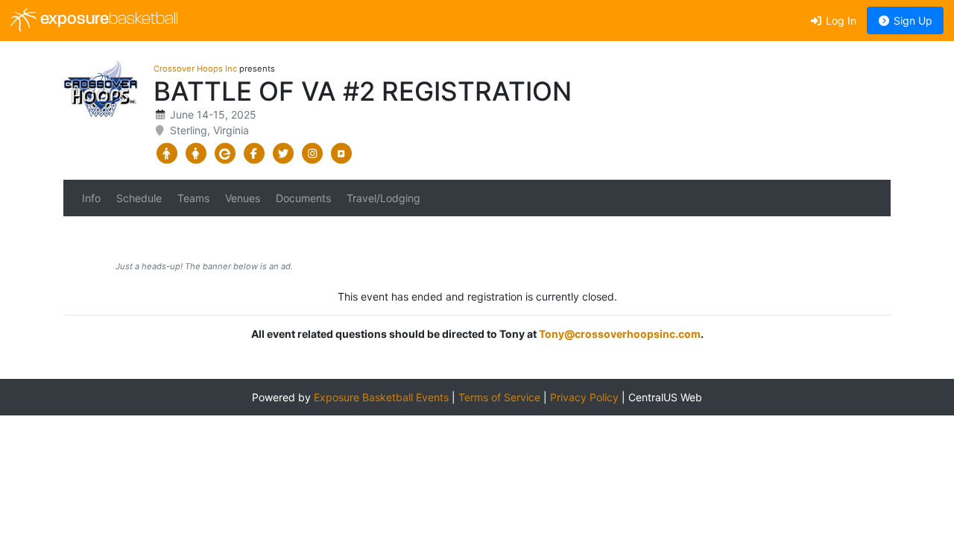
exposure (107, 19)
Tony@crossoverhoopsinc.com (620, 333)
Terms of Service (499, 397)
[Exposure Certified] (225, 153)
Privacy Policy (584, 397)
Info (91, 198)
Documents (303, 198)
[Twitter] (283, 153)
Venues (242, 198)
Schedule (139, 198)
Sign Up (911, 20)
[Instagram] (312, 153)
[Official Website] (341, 153)
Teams (193, 198)
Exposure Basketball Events (381, 397)
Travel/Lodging (383, 198)
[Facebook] (254, 153)
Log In (839, 20)
